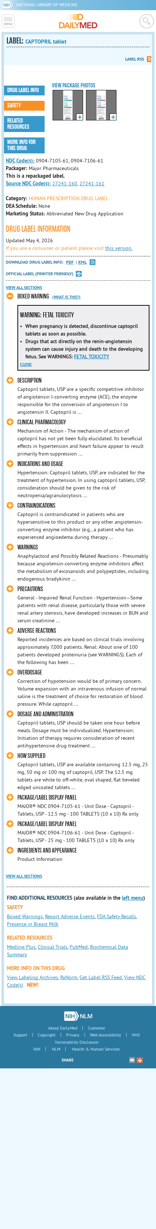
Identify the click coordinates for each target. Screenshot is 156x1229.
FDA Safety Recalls (116, 916)
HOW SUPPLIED (31, 756)
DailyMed (78, 21)
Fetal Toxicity (91, 356)
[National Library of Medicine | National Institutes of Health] (78, 1016)
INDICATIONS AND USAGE (40, 464)
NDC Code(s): (20, 160)
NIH (36, 1049)
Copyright (47, 1035)
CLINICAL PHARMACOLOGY (41, 422)
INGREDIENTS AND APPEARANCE (47, 850)
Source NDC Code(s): (28, 183)
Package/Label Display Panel (47, 797)
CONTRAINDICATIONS (36, 506)
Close (26, 364)
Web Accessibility (105, 1035)
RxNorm (68, 977)
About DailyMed (62, 1028)
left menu (132, 898)
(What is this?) (66, 297)
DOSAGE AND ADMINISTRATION (45, 714)
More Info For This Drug (21, 145)
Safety (14, 105)
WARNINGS (27, 547)
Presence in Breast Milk (32, 924)
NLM (56, 1049)
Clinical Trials (52, 947)
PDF (70, 262)
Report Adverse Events (70, 916)
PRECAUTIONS (30, 589)
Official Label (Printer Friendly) (39, 274)
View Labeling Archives (32, 977)
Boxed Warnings (25, 916)
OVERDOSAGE (29, 672)
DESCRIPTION (29, 380)
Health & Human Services (96, 1049)
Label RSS (134, 59)
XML (82, 262)
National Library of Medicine (46, 4)
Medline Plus (21, 947)
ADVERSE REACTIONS (36, 631)
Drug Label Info (23, 90)
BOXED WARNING (33, 296)
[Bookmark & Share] (140, 1060)
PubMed (79, 947)
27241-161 (91, 183)
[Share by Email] (132, 1060)
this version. (118, 248)
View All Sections (24, 287)
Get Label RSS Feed (100, 977)
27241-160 (64, 183)
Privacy (72, 1035)
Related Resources (18, 124)
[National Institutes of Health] (9, 4)
